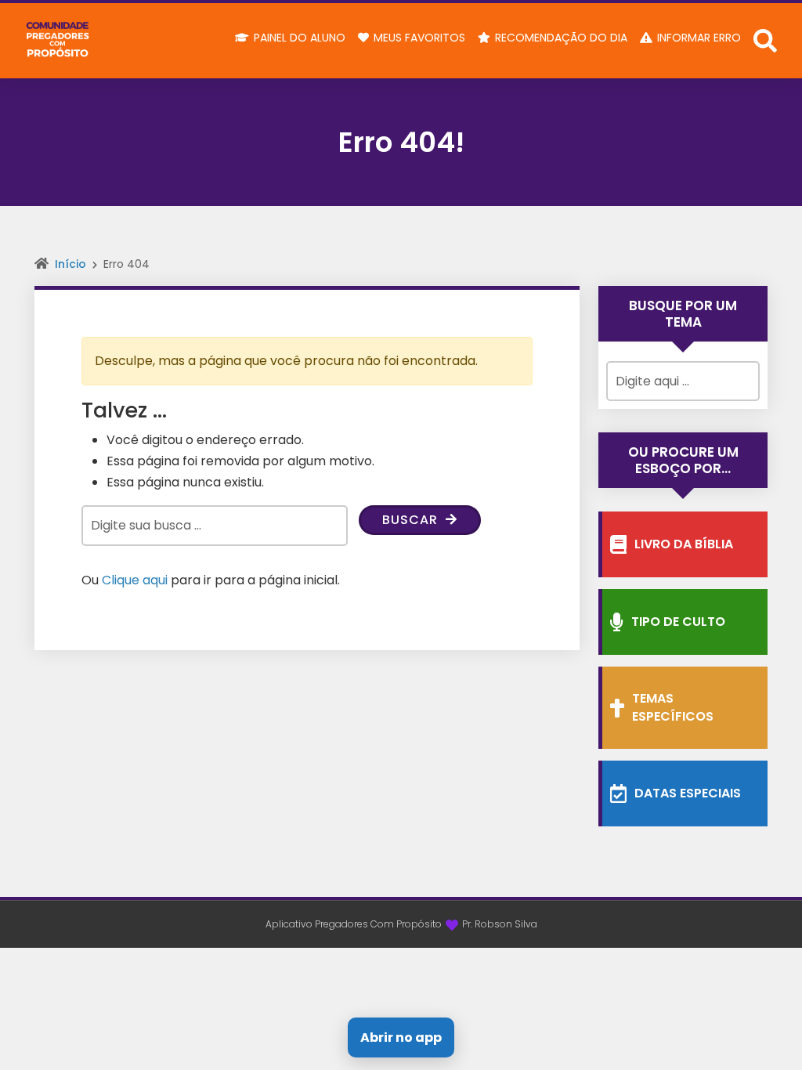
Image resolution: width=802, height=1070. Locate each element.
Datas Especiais (687, 793)
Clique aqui (135, 580)
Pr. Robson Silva (499, 924)
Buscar (412, 520)
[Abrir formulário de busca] (765, 39)
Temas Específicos (672, 707)
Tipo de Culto (678, 622)
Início (70, 264)
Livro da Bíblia (683, 544)
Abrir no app (401, 1037)
